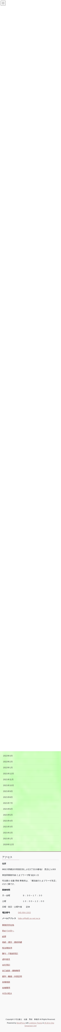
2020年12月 (8, 844)
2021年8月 (8, 797)
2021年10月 (8, 785)
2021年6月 (8, 809)
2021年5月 (8, 815)
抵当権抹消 (7, 948)
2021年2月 (8, 833)
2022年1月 (8, 767)
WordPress (21, 1023)
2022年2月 (8, 762)
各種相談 (6, 982)
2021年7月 (8, 803)
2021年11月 (8, 779)
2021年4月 (8, 821)
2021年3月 (8, 827)
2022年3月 (8, 756)
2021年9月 (8, 791)
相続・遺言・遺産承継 (12, 942)
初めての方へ (8, 931)
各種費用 (6, 988)
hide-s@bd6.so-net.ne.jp (29, 918)
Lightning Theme (35, 1023)
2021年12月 (8, 773)
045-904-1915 (24, 912)
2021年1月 (8, 838)
